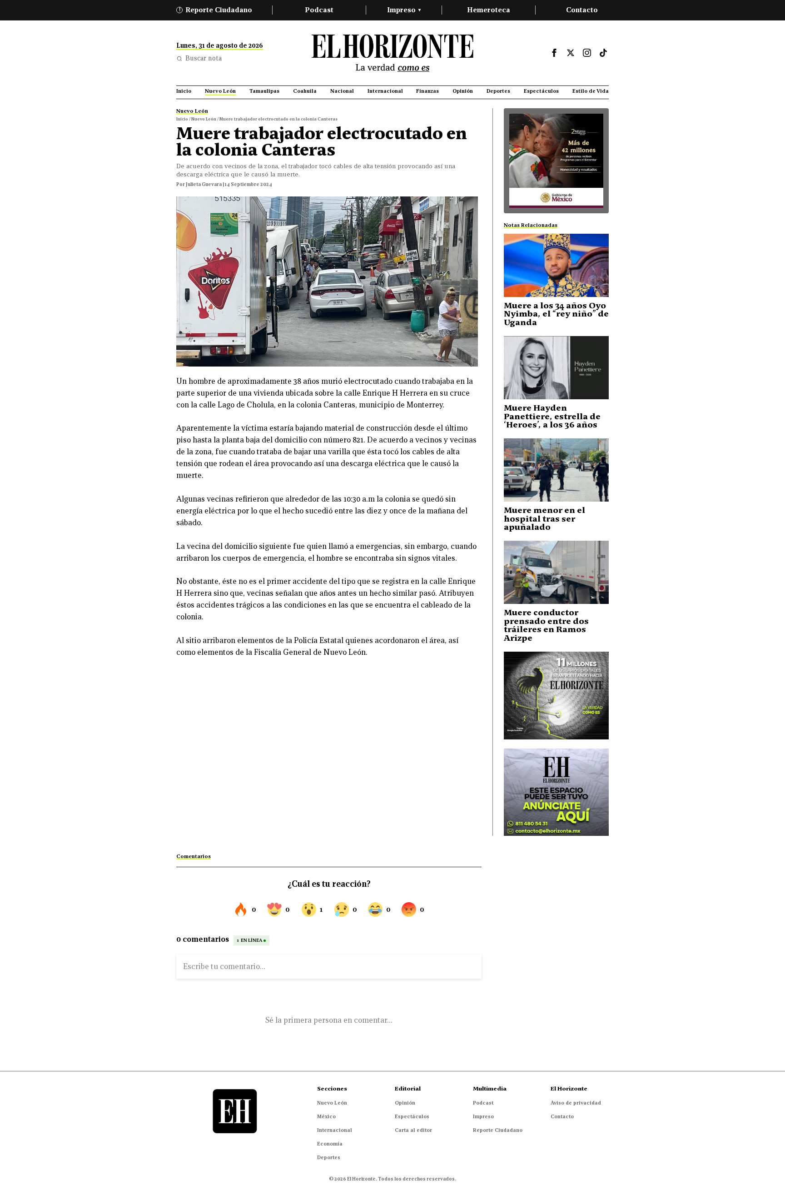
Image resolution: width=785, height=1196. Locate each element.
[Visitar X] (570, 52)
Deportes (328, 1157)
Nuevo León (332, 1103)
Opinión (405, 1103)
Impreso (404, 9)
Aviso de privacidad (576, 1103)
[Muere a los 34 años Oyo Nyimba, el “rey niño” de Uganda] (556, 265)
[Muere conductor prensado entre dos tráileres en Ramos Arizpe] (556, 572)
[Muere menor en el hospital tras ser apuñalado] (556, 470)
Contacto (582, 9)
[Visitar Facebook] (554, 52)
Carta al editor (413, 1130)
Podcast (319, 9)
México (326, 1116)
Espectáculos (412, 1116)
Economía (330, 1144)
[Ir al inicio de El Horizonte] (392, 53)
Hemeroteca (488, 9)
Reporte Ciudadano (216, 9)
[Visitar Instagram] (586, 52)
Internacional (334, 1130)
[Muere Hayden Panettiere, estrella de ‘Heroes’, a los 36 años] (556, 367)
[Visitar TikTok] (603, 52)
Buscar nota (203, 58)
